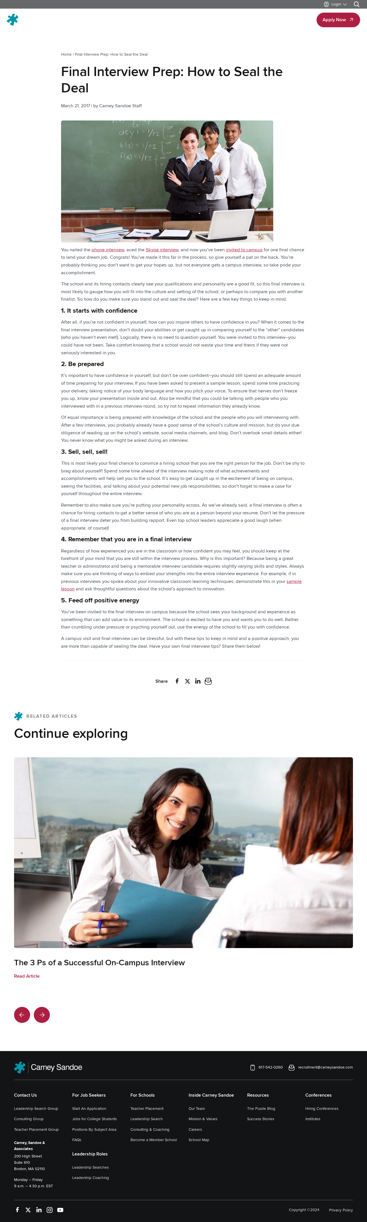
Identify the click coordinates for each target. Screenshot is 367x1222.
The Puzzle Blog (261, 1108)
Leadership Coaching (90, 1177)
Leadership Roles (90, 1154)
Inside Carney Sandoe (211, 1095)
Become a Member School (153, 1139)
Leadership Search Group (36, 1108)
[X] (187, 681)
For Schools (142, 1095)
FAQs (76, 1139)
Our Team (197, 1108)
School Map (199, 1139)
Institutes (312, 1118)
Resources (258, 1095)
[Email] (208, 681)
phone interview (107, 250)
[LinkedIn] (197, 681)
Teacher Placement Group (36, 1129)
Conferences (318, 1095)
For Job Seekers (89, 1095)
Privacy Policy (341, 1209)
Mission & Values (203, 1118)
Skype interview (162, 250)
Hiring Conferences (321, 1108)
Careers (195, 1129)
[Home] (41, 20)
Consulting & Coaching (149, 1129)
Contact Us (25, 1095)
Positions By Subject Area (94, 1129)
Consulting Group (29, 1118)
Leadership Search (146, 1118)
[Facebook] (177, 681)
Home (66, 54)
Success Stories (260, 1118)
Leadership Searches (90, 1167)
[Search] (356, 4)
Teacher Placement (146, 1108)
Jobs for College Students (94, 1118)
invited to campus (244, 250)
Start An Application (89, 1108)
